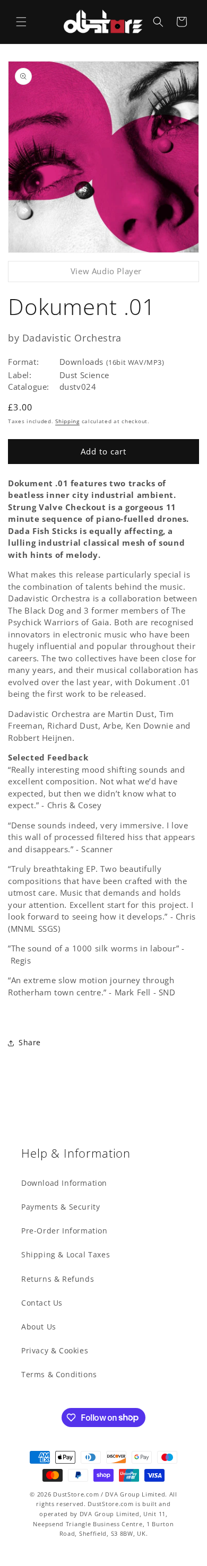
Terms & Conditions (59, 1374)
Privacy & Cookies (54, 1350)
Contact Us (42, 1303)
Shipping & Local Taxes (65, 1254)
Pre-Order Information (64, 1231)
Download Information (64, 1183)
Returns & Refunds (57, 1279)
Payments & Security (60, 1207)
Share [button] (30, 1042)
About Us (38, 1327)
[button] (21, 21)
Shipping (67, 421)
